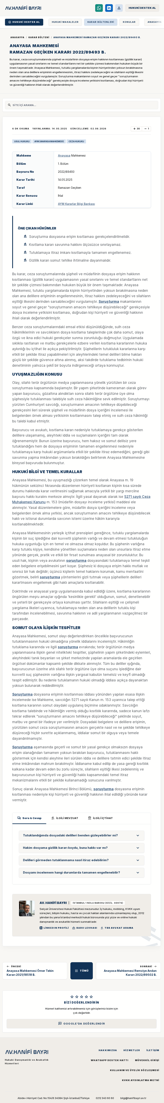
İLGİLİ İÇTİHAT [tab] (100, 818)
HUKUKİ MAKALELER (65, 22)
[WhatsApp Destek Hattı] (99, 8)
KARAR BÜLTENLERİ (100, 22)
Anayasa (64, 155)
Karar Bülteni (38, 37)
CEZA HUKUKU (76, 141)
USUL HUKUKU (22, 141)
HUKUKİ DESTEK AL (24, 22)
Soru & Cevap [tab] (29, 818)
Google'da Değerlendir (81, 1023)
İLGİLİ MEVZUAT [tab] (64, 818)
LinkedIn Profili (56, 927)
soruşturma (76, 561)
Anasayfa (17, 37)
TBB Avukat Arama (117, 928)
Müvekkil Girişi (147, 1060)
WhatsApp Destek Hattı (109, 1060)
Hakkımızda (108, 1050)
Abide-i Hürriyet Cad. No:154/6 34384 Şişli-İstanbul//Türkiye (53, 1098)
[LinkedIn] (109, 8)
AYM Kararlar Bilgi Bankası (76, 204)
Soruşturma (109, 302)
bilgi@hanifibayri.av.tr (133, 1098)
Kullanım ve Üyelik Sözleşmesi (134, 1070)
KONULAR (129, 22)
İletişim (152, 1050)
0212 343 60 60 (105, 1098)
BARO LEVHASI (84, 928)
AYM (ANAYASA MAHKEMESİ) (49, 141)
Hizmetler (131, 1050)
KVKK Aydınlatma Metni (140, 1080)
